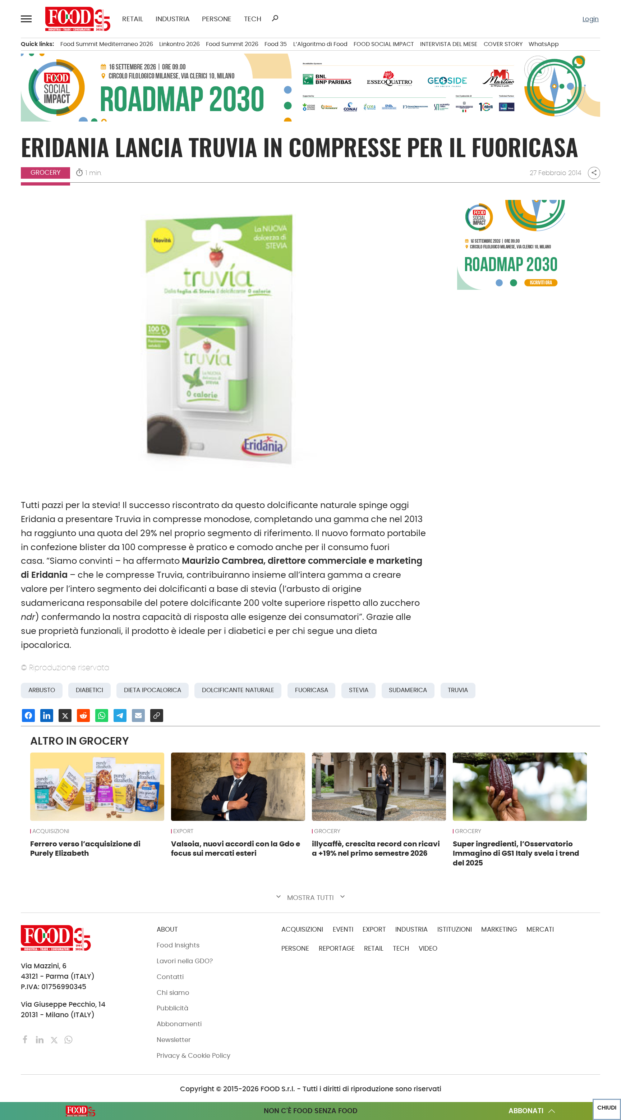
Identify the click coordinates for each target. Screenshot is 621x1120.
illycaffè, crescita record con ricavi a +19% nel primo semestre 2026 (376, 849)
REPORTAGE (337, 948)
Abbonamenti (179, 1024)
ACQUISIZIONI (50, 831)
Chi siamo (173, 992)
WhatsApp (544, 44)
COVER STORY (503, 44)
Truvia (458, 690)
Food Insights (178, 945)
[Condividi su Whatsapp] (101, 715)
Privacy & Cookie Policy (193, 1055)
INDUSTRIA (173, 18)
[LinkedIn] (40, 1039)
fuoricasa (311, 690)
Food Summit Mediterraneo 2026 (106, 44)
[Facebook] (26, 1039)
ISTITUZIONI (454, 929)
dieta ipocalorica (152, 690)
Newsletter (174, 1040)
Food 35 (275, 44)
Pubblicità (172, 1008)
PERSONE (216, 18)
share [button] (594, 173)
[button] (27, 19)
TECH (252, 18)
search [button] (275, 18)
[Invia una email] (138, 715)
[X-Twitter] (55, 1039)
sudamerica (408, 690)
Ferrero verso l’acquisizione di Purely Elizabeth (85, 849)
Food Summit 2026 (232, 44)
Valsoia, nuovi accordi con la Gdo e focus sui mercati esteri (235, 849)
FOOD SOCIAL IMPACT (384, 44)
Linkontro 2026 (179, 44)
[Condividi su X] (65, 715)
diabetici (89, 690)
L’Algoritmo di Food (320, 44)
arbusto (41, 690)
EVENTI (343, 929)
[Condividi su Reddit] (83, 715)
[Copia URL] (156, 715)
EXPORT (183, 831)
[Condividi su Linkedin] (46, 715)
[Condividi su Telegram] (120, 715)
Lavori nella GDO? (185, 961)
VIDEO (428, 948)
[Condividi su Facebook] (28, 715)
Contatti (170, 977)
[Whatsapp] (68, 1039)
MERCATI (540, 929)
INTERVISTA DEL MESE (448, 44)
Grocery (46, 172)
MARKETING (499, 929)
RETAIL (132, 18)
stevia (358, 690)
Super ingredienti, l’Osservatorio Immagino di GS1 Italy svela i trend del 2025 (516, 853)
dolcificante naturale (238, 690)
